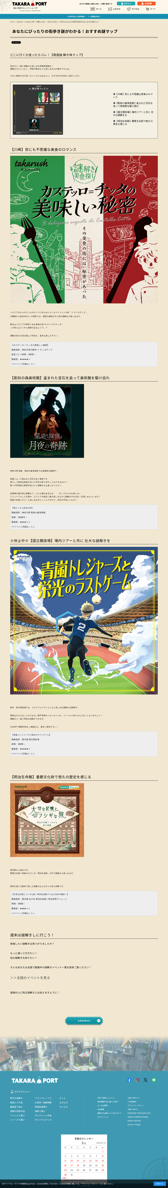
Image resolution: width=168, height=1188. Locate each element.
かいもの (135, 9)
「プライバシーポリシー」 (90, 1183)
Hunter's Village (134, 1124)
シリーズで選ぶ (17, 1119)
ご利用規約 (132, 1101)
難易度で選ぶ (16, 1106)
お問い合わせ (133, 1109)
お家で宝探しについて (106, 1098)
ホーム (99, 9)
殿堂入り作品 (16, 1102)
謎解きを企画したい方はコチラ (109, 1113)
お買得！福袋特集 (43, 1102)
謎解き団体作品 (17, 1111)
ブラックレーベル (43, 1098)
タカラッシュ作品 (43, 1115)
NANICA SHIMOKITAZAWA (138, 1117)
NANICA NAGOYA (134, 1120)
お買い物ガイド (106, 4)
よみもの (116, 9)
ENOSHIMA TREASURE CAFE (139, 1113)
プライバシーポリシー (136, 1105)
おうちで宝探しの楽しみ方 (89, 4)
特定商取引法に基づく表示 (107, 1101)
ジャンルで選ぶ (17, 1115)
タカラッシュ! (102, 1117)
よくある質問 (102, 1105)
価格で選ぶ (40, 1111)
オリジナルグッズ (43, 1119)
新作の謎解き (16, 1098)
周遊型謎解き (41, 1106)
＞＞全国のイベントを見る (30, 977)
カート (153, 9)
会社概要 (100, 1109)
